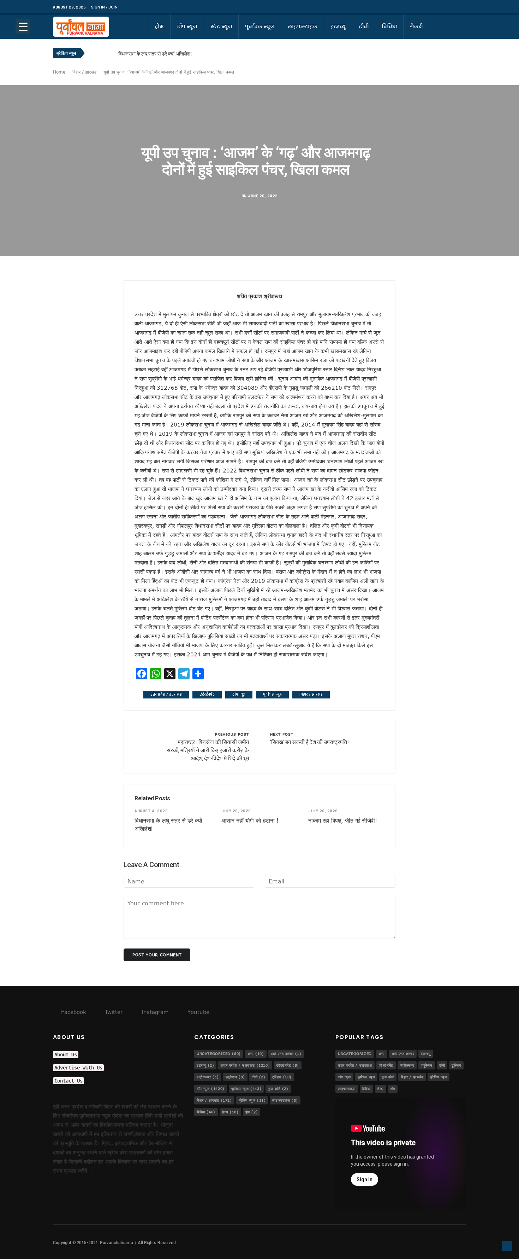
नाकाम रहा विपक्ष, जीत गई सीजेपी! (342, 820)
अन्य (255, 1053)
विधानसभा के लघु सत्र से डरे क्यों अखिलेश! (155, 54)
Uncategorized (219, 1053)
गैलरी (416, 26)
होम (159, 26)
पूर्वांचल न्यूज (259, 26)
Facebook (72, 1012)
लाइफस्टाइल (302, 26)
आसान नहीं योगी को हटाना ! (250, 820)
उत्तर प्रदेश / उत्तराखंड (166, 694)
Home (59, 71)
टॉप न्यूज (187, 26)
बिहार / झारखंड (84, 71)
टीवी (364, 26)
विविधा (389, 26)
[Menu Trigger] (23, 26)
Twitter (113, 1012)
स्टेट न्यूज (221, 26)
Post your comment (156, 954)
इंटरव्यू (338, 26)
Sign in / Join (104, 7)
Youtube (197, 1012)
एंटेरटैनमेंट (207, 694)
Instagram (154, 1012)
